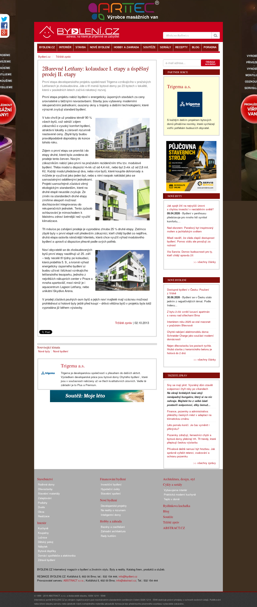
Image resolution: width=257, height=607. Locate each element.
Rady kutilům (108, 536)
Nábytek (43, 546)
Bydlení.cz (44, 56)
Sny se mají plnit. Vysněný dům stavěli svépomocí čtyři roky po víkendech (190, 387)
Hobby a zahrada (111, 521)
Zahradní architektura (113, 531)
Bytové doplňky (47, 551)
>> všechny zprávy (204, 463)
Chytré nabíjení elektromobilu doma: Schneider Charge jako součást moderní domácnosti (190, 335)
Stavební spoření (111, 493)
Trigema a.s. (73, 365)
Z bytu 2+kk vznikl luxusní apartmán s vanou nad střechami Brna (188, 313)
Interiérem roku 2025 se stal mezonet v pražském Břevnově (188, 323)
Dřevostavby (45, 489)
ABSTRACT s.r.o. (73, 580)
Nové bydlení (60, 351)
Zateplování (45, 498)
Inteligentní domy (111, 515)
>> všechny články (205, 262)
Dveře (41, 507)
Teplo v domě (171, 499)
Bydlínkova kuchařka (176, 506)
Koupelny (43, 533)
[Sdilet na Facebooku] (4, 25)
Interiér (41, 523)
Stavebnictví (45, 479)
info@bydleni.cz (128, 576)
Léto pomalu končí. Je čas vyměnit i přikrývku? (188, 427)
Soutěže (168, 517)
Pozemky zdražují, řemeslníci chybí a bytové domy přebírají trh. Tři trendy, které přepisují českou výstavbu (191, 438)
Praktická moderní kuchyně (180, 494)
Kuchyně (43, 528)
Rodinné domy (46, 484)
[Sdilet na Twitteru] (4, 19)
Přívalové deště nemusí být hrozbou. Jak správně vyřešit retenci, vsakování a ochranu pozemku (191, 452)
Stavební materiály (49, 493)
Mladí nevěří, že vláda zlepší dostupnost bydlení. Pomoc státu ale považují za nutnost (190, 241)
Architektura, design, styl (179, 479)
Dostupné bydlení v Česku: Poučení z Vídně (188, 291)
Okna (41, 512)
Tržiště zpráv (123, 323)
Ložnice (42, 537)
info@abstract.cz (126, 580)
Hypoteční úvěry (110, 489)
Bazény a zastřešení (113, 527)
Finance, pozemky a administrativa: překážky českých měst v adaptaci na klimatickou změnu (189, 415)
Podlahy (42, 503)
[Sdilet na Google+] (4, 32)
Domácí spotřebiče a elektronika (56, 555)
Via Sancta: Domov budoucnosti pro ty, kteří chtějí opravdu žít (190, 253)
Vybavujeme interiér (175, 490)
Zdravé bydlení (46, 560)
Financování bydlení (113, 479)
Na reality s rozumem (113, 510)
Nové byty (44, 351)
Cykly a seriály (172, 484)
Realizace (43, 516)
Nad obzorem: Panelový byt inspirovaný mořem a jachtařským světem (190, 229)
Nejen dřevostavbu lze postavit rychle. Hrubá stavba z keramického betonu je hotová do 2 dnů (189, 349)
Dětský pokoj (45, 542)
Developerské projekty (114, 506)
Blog (166, 511)
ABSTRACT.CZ (174, 528)
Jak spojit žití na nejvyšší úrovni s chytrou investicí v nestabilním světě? (190, 207)
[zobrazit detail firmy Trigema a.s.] (48, 373)
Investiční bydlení (111, 484)
